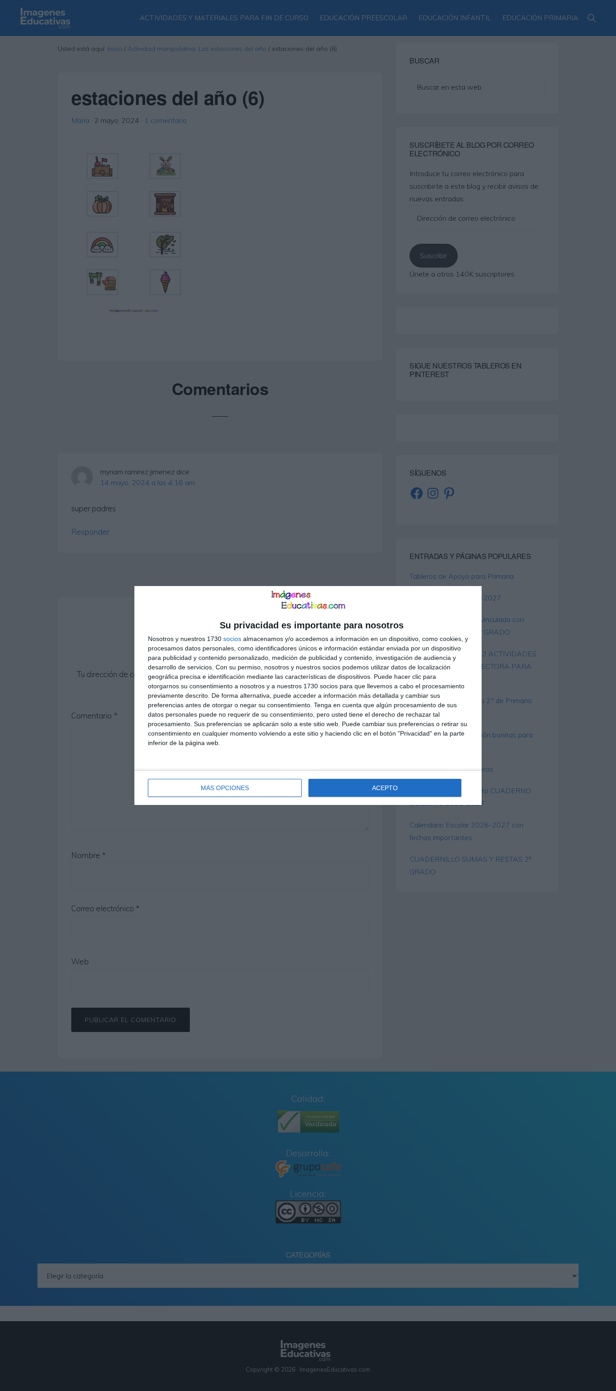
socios (232, 639)
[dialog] (308, 695)
